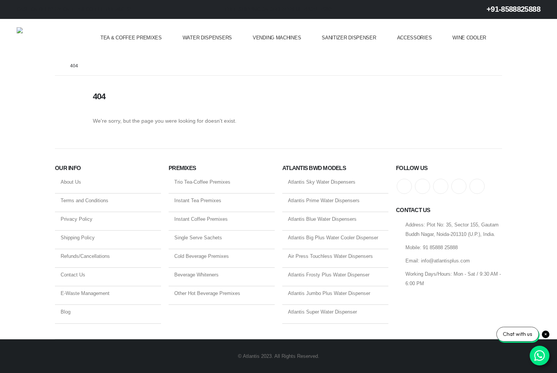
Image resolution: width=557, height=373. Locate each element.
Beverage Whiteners (196, 275)
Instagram (458, 186)
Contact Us (73, 275)
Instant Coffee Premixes (201, 219)
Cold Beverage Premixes (201, 256)
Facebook (404, 186)
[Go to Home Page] (57, 66)
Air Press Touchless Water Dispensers (330, 256)
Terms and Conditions (84, 200)
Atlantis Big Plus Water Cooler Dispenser (333, 237)
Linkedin (477, 186)
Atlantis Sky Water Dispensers (321, 182)
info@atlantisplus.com (445, 261)
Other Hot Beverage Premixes (207, 293)
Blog (65, 312)
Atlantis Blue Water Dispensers (322, 219)
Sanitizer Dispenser (349, 38)
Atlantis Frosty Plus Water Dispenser (328, 275)
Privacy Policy (76, 219)
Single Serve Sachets (198, 237)
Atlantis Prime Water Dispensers (324, 200)
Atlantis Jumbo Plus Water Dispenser (329, 293)
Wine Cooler (469, 38)
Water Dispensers (207, 38)
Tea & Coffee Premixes (131, 38)
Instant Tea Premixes (197, 200)
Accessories (414, 38)
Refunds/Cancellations (85, 256)
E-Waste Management (85, 293)
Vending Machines (277, 38)
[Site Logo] (47, 37)
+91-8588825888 (512, 9)
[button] (535, 38)
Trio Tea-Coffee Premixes (202, 182)
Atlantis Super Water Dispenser (322, 312)
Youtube (440, 186)
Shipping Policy (78, 237)
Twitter (422, 186)
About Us (71, 182)
